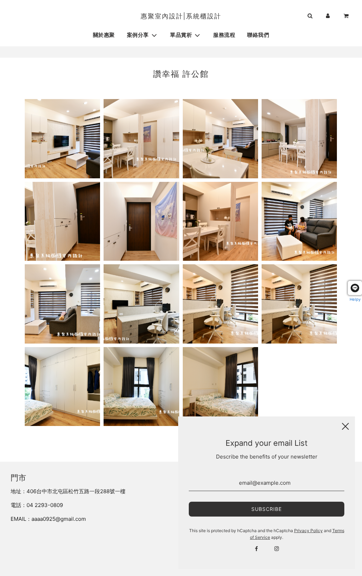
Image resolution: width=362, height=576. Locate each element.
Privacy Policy (308, 530)
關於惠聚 (104, 35)
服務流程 (224, 35)
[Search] (310, 16)
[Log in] (328, 16)
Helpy (355, 299)
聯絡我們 (258, 35)
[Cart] (347, 16)
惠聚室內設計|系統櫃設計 (181, 16)
